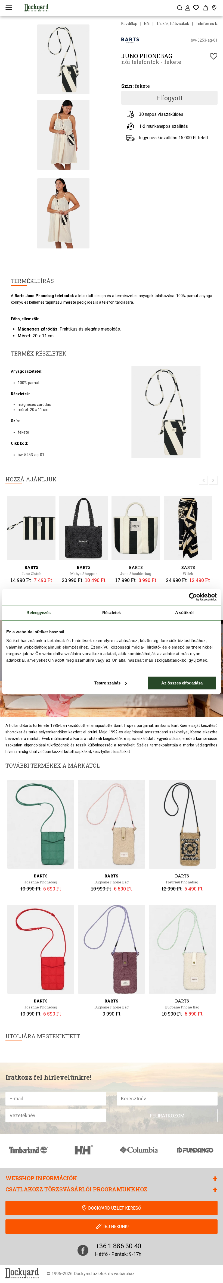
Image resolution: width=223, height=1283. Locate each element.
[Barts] (130, 40)
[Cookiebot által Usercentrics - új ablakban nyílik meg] (193, 597)
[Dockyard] (36, 7)
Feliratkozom (167, 1116)
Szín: (127, 86)
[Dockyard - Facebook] (83, 1250)
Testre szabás (107, 683)
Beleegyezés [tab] (38, 612)
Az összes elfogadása (182, 683)
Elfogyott (169, 98)
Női (147, 23)
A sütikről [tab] (184, 612)
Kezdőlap (129, 23)
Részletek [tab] (111, 612)
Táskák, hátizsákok (172, 23)
